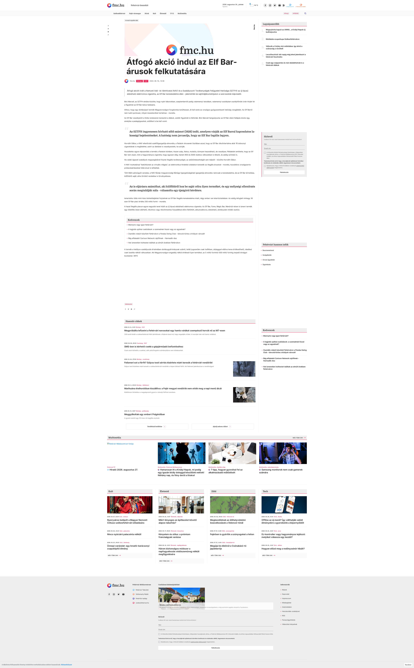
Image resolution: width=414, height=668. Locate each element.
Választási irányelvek (289, 624)
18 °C (256, 5)
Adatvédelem (287, 607)
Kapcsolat (285, 594)
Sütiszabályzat (66, 665)
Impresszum (286, 598)
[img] (115, 5)
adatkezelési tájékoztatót (198, 642)
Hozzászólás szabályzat (291, 611)
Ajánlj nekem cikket (220, 426)
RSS (283, 616)
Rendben (408, 665)
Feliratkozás (284, 172)
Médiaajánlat (286, 603)
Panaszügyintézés (288, 620)
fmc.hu (132, 81)
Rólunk (284, 590)
